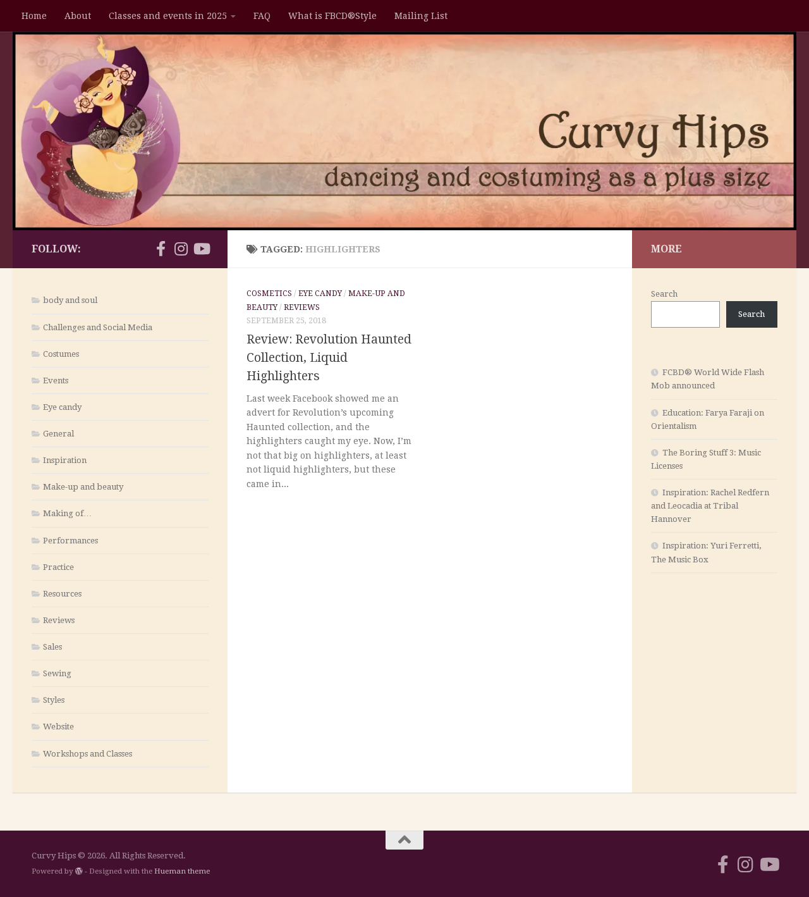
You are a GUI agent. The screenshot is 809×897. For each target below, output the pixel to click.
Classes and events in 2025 (168, 16)
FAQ (262, 16)
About (77, 16)
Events (55, 380)
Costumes (61, 354)
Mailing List (420, 16)
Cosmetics (269, 293)
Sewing (57, 673)
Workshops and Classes (87, 753)
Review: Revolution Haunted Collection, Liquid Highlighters (328, 357)
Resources (62, 593)
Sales (52, 647)
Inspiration (65, 460)
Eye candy (320, 293)
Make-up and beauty (83, 487)
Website (58, 726)
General (58, 433)
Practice (58, 567)
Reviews (302, 307)
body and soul (70, 300)
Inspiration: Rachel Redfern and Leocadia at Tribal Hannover (710, 506)
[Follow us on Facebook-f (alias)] (160, 248)
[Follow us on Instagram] (180, 248)
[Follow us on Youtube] (201, 248)
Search (664, 294)
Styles (53, 700)
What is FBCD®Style (332, 16)
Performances (70, 540)
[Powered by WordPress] (79, 871)
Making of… (67, 513)
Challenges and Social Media (97, 327)
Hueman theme (182, 871)
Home (34, 16)
